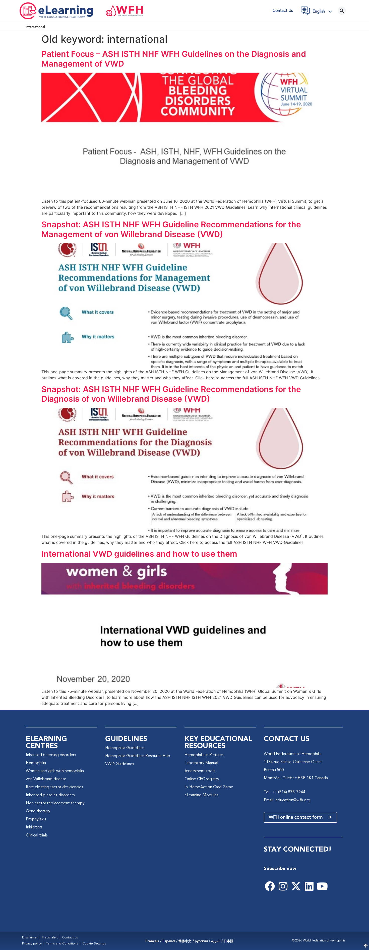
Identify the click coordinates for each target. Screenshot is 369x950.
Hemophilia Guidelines (124, 748)
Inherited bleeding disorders (51, 755)
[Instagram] (283, 886)
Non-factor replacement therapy (55, 803)
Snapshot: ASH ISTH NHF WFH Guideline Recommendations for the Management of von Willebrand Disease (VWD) (171, 229)
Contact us (283, 11)
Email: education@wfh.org (287, 800)
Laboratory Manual (201, 763)
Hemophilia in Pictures (203, 755)
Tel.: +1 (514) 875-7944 (284, 792)
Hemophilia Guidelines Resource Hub (137, 756)
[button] (324, 11)
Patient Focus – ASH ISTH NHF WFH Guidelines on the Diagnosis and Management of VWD (173, 58)
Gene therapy (38, 811)
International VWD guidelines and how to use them (139, 554)
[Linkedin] (309, 886)
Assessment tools (199, 771)
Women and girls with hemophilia (55, 771)
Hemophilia (36, 763)
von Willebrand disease (46, 779)
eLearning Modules (201, 795)
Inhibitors (34, 827)
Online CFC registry (201, 779)
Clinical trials (36, 835)
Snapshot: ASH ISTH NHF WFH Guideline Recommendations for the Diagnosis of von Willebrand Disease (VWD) (171, 394)
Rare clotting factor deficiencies (54, 787)
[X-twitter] (296, 886)
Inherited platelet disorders (50, 795)
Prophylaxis (36, 819)
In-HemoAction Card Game (208, 787)
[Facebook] (270, 886)
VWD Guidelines (119, 764)
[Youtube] (322, 886)
